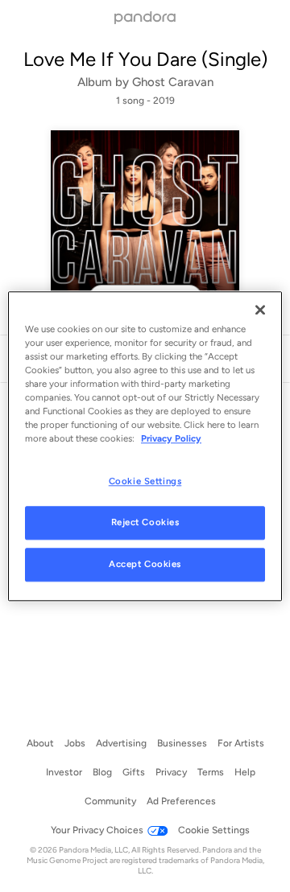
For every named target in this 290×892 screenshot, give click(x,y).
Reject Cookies (145, 522)
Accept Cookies (145, 563)
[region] (145, 446)
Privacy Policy (171, 438)
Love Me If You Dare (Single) (145, 59)
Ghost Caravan (172, 82)
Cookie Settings (145, 481)
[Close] (260, 309)
